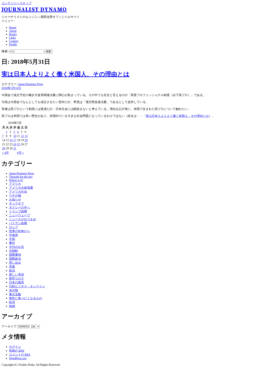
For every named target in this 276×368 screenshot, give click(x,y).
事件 (12, 243)
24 (14, 144)
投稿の (16, 350)
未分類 (13, 290)
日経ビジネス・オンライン (27, 286)
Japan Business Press (30, 84)
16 (11, 140)
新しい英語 (16, 274)
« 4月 (5, 152)
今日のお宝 (16, 246)
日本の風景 (16, 282)
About (13, 31)
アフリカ (15, 183)
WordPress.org (17, 358)
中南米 (13, 235)
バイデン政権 (18, 223)
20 (26, 140)
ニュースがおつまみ (22, 219)
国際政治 (15, 258)
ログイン (15, 346)
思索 (12, 266)
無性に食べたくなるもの (25, 298)
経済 (12, 302)
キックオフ (16, 203)
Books (13, 34)
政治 (12, 270)
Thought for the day (21, 176)
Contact (13, 41)
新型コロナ (16, 278)
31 (14, 148)
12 (22, 136)
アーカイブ (9, 326)
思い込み (15, 262)
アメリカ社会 (18, 191)
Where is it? (16, 180)
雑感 (12, 306)
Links (12, 37)
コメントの (19, 354)
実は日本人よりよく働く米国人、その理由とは (66, 74)
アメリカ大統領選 (21, 187)
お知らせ (15, 199)
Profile (13, 44)
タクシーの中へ (19, 207)
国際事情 (15, 254)
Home (12, 27)
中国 (12, 239)
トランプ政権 (18, 211)
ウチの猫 (15, 195)
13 (26, 136)
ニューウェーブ (19, 215)
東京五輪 (15, 294)
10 (14, 136)
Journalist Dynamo (34, 9)
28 (3, 148)
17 (14, 140)
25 (18, 144)
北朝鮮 (13, 250)
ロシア (13, 227)
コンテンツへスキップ (17, 3)
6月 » (20, 152)
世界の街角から (19, 231)
